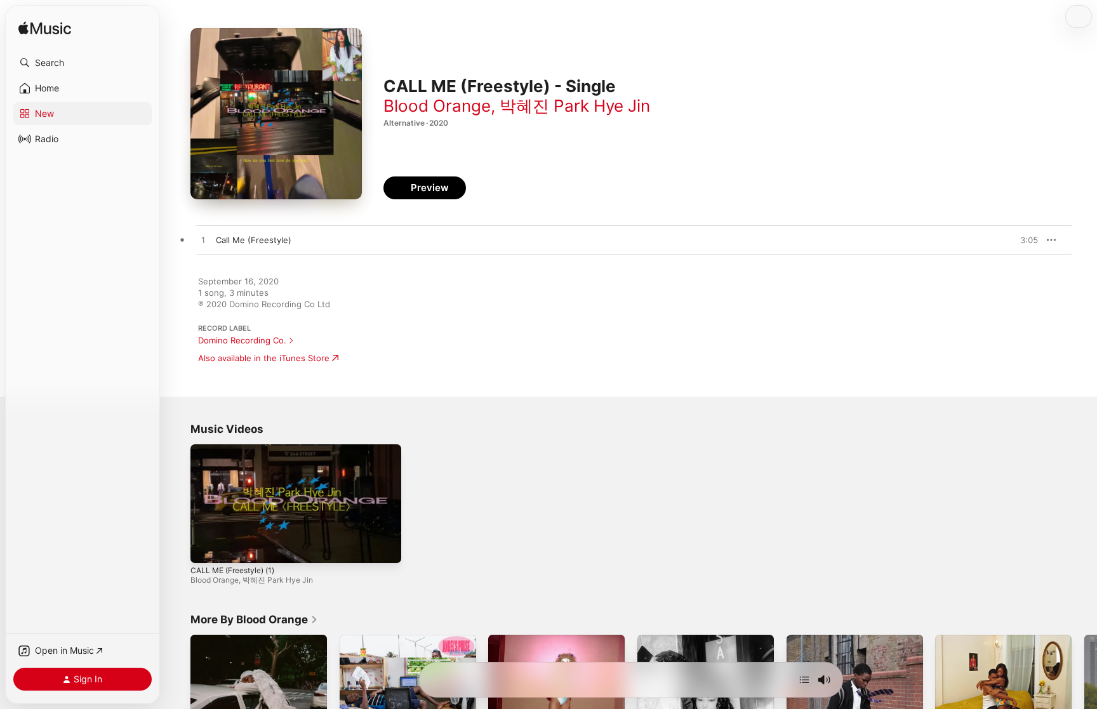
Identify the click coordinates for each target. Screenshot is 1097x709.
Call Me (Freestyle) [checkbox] (253, 240)
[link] (254, 619)
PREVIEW (1024, 240)
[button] (82, 63)
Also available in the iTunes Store (263, 358)
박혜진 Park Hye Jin (575, 106)
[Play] (206, 547)
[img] (44, 29)
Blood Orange (437, 106)
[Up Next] (804, 680)
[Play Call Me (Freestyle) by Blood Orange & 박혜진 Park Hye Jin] (203, 240)
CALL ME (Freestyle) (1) (232, 570)
